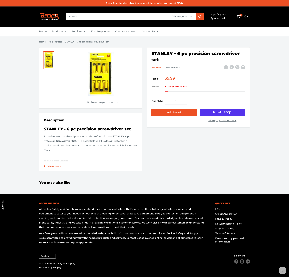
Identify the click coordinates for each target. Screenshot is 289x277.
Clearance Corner (126, 31)
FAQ (217, 209)
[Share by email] (243, 67)
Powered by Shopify (50, 267)
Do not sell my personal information (229, 240)
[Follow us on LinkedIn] (248, 261)
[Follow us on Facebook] (236, 261)
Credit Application (226, 213)
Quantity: (157, 101)
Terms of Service (225, 233)
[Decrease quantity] (168, 101)
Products (57, 31)
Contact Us (148, 31)
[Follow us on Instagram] (242, 261)
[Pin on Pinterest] (232, 67)
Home (43, 31)
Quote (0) (2, 205)
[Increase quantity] (184, 101)
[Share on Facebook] (226, 67)
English (45, 256)
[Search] (200, 16)
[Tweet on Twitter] (237, 67)
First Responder (100, 31)
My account (217, 18)
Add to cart (174, 112)
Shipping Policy (224, 228)
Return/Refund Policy (228, 223)
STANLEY (156, 67)
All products (55, 41)
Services (77, 31)
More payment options (222, 120)
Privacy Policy (223, 218)
